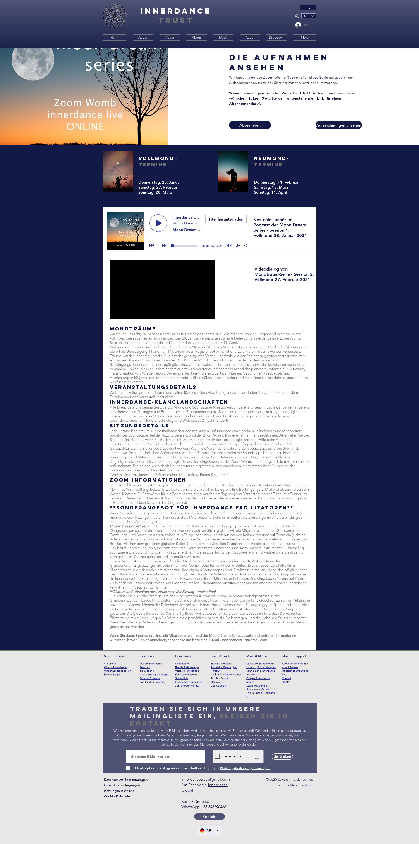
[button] (297, 16)
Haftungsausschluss (119, 791)
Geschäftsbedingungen (122, 785)
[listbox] (308, 15)
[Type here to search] (308, 7)
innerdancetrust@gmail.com (244, 640)
